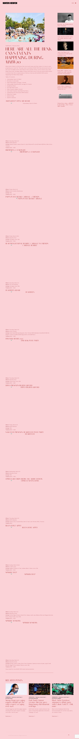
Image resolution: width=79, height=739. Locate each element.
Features (14, 45)
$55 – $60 (13, 147)
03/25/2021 (31, 697)
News (18, 45)
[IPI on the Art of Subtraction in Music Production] (65, 18)
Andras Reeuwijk (33, 698)
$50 (11, 523)
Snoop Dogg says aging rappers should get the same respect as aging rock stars (15, 703)
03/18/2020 (8, 45)
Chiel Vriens (9, 698)
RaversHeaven (15, 735)
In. (68, 735)
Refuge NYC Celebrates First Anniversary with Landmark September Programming (64, 72)
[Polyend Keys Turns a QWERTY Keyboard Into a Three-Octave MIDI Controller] (65, 96)
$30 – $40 (13, 618)
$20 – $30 (12, 570)
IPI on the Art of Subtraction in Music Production (65, 25)
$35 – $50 (12, 194)
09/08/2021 (55, 697)
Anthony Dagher (56, 698)
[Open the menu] (74, 3)
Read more (8, 716)
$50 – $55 (12, 383)
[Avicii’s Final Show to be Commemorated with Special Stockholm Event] (65, 46)
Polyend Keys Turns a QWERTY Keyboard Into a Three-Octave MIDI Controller (65, 105)
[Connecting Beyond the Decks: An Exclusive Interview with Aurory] (65, 31)
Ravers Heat (19, 697)
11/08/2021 (8, 697)
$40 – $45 (13, 430)
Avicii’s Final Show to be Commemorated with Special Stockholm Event (65, 54)
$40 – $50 (13, 336)
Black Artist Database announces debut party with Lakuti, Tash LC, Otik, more (62, 703)
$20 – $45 (12, 288)
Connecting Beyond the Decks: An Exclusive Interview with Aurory (65, 38)
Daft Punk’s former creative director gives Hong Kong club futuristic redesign (39, 703)
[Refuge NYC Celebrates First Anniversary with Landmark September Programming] (65, 63)
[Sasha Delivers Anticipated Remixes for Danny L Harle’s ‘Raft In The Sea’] (65, 79)
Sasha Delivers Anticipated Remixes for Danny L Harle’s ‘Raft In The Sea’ (65, 87)
